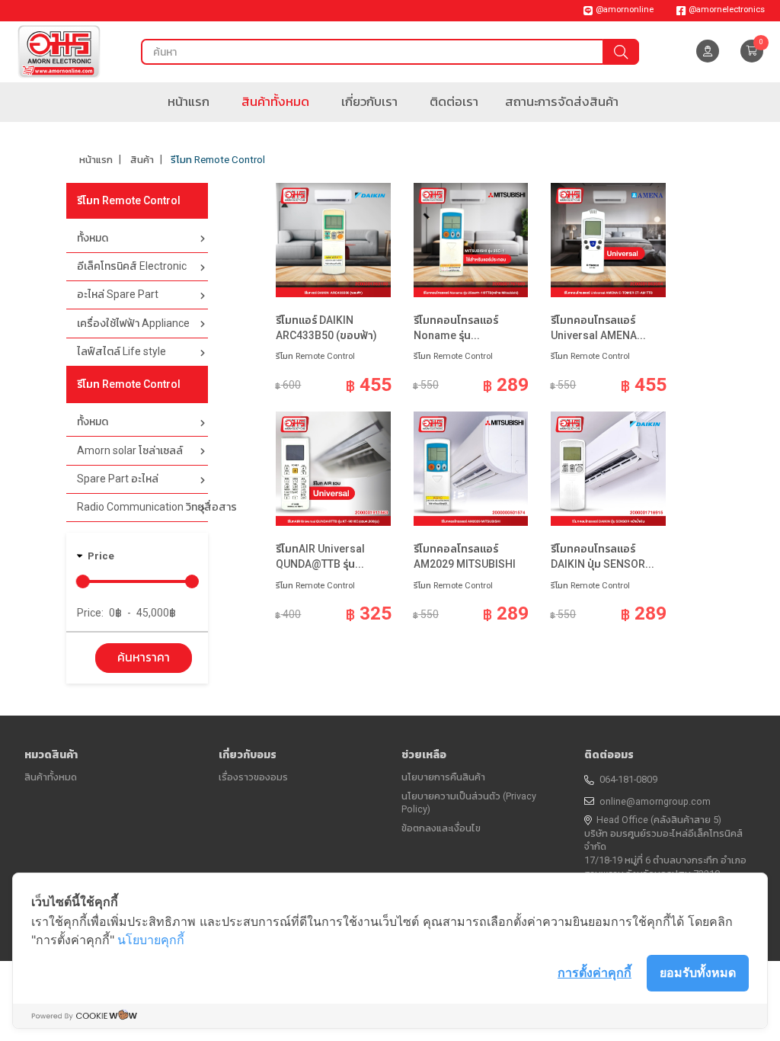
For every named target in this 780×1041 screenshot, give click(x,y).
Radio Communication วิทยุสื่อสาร (142, 507)
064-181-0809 (628, 779)
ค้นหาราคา (143, 658)
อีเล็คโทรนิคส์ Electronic (132, 266)
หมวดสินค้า (51, 754)
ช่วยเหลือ (423, 754)
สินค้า (142, 159)
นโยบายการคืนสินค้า (443, 777)
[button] (752, 51)
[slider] (83, 581)
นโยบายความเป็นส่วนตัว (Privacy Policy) (468, 802)
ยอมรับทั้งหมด (698, 972)
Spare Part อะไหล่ (117, 478)
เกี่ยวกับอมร (248, 754)
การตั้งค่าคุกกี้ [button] (594, 972)
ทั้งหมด (92, 238)
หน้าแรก (188, 101)
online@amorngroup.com (655, 801)
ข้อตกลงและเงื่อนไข (441, 828)
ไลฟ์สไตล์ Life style (121, 351)
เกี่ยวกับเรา (369, 101)
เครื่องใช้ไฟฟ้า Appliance (133, 323)
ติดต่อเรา (454, 101)
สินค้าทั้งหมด (275, 101)
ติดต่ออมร (609, 754)
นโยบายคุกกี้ (150, 939)
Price (101, 556)
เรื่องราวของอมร (253, 777)
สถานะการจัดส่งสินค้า (562, 101)
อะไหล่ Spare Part (117, 294)
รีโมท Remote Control (218, 159)
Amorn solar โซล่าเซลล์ (130, 450)
